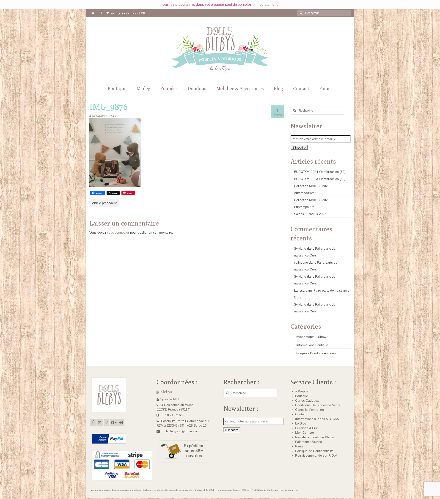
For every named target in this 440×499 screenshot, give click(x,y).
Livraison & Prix (306, 428)
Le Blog (300, 423)
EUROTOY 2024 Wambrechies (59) (320, 172)
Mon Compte (304, 432)
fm (296, 490)
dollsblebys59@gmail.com (181, 431)
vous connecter (118, 232)
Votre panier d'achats (127, 13)
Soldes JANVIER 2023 (310, 214)
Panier (300, 446)
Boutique (301, 396)
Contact (300, 414)
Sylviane (101, 115)
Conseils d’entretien (309, 409)
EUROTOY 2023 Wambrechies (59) (320, 179)
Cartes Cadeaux (307, 400)
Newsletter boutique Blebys (315, 437)
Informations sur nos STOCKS (317, 419)
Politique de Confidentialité (314, 451)
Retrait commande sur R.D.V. (316, 455)
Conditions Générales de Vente (317, 405)
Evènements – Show (311, 337)
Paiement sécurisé (308, 442)
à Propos (301, 391)
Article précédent (104, 203)
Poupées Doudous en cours (316, 353)
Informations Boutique (312, 345)
